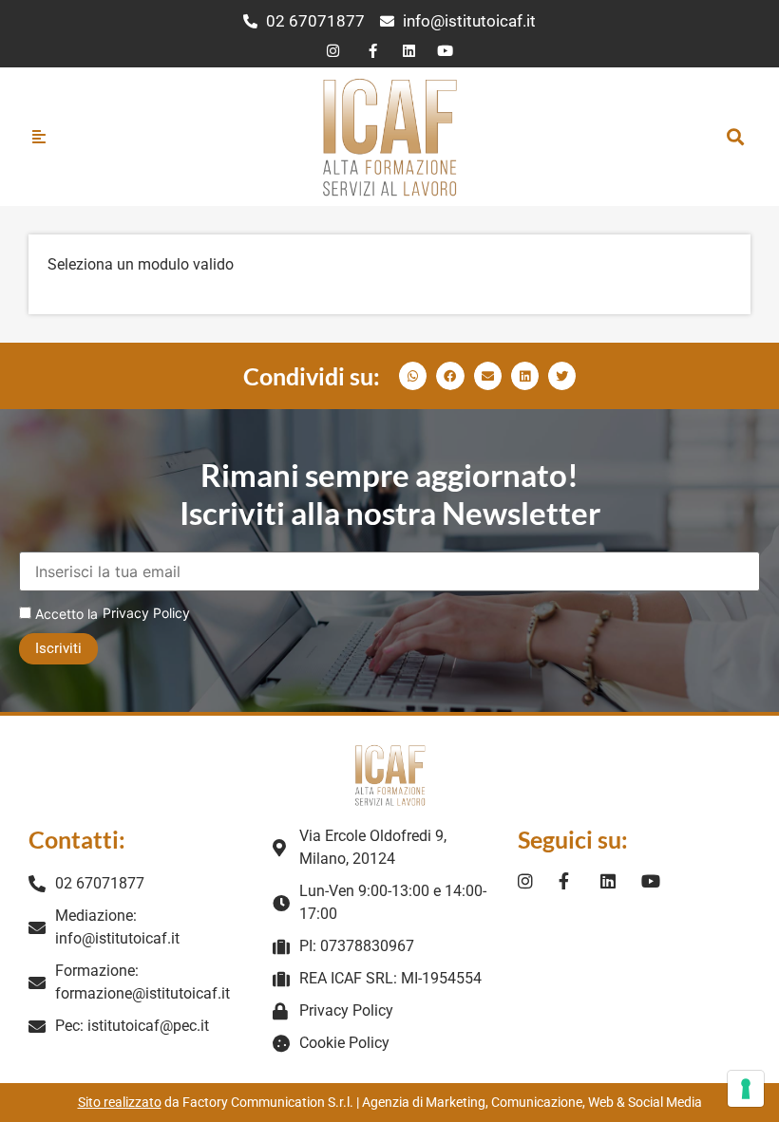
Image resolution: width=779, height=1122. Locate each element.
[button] (734, 136)
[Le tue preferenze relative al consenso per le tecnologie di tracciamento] (746, 1089)
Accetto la (64, 614)
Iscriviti (58, 648)
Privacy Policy (146, 613)
